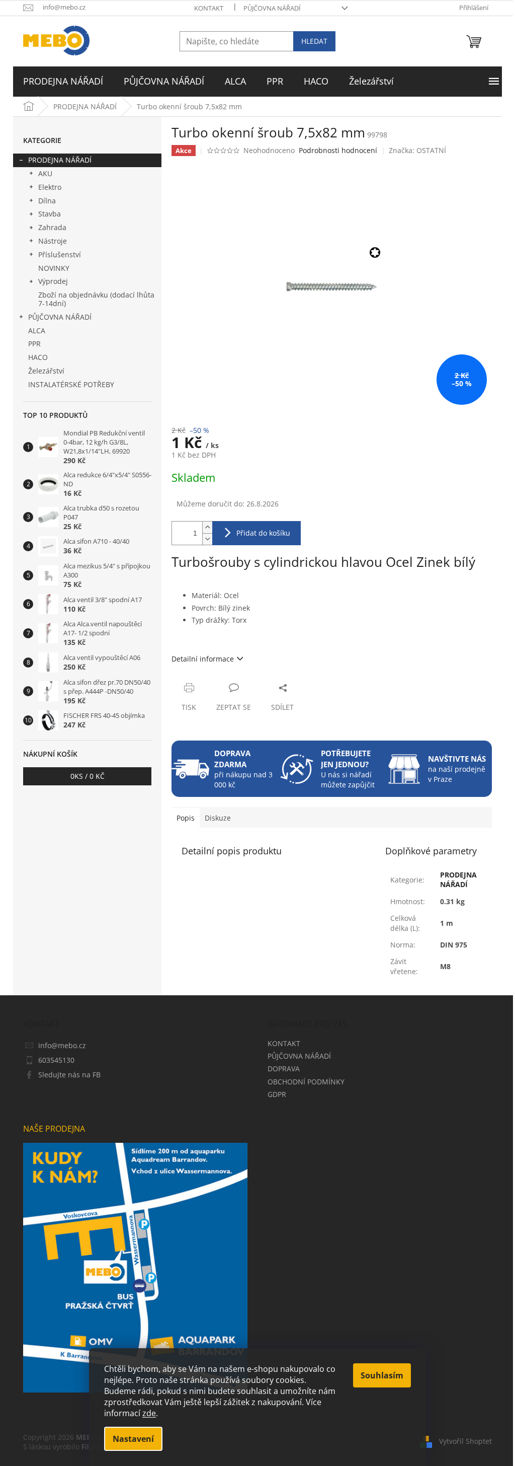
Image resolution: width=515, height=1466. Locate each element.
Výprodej (53, 281)
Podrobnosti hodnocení (338, 150)
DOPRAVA (284, 1068)
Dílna (47, 200)
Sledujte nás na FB (69, 1074)
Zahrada (52, 227)
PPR (34, 343)
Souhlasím (382, 1375)
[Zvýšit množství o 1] (207, 527)
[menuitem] (63, 81)
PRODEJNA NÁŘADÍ (60, 160)
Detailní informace (202, 659)
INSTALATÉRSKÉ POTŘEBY (71, 384)
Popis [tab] (186, 818)
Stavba (49, 213)
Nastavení (133, 1438)
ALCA (36, 330)
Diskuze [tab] (218, 818)
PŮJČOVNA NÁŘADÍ (272, 8)
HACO (38, 357)
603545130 (56, 1060)
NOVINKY (53, 268)
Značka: (417, 150)
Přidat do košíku (263, 533)
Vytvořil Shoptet (465, 1441)
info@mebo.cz (62, 1045)
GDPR (277, 1094)
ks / (87, 776)
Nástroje (52, 241)
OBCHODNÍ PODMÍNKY (306, 1081)
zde (149, 1413)
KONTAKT (208, 8)
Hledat (314, 41)
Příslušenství (59, 254)
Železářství (46, 371)
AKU (45, 173)
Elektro (49, 187)
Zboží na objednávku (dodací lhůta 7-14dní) (96, 299)
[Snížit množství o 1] (207, 539)
